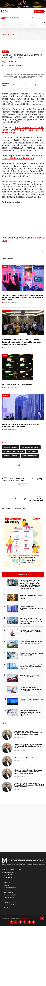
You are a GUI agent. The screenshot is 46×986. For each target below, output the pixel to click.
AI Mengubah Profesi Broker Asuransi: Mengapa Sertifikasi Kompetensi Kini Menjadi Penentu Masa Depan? (29, 785)
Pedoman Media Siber (10, 895)
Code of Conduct (9, 897)
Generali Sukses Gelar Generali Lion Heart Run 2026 (30, 676)
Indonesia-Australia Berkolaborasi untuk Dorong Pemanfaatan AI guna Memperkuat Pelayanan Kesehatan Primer (21, 342)
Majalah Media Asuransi (11, 905)
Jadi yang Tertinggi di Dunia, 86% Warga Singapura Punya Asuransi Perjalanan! (31, 666)
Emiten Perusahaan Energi (30, 447)
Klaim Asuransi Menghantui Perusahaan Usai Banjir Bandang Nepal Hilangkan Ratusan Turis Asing (30, 713)
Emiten (12, 34)
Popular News (23, 574)
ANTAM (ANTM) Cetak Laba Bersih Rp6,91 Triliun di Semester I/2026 (31, 642)
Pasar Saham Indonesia (30, 455)
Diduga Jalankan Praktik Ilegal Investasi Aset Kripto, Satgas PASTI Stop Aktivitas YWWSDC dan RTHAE (23, 297)
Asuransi (7, 902)
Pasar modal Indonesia (11, 455)
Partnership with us (10, 888)
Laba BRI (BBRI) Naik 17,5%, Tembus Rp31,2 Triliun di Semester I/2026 (31, 608)
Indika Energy (32, 451)
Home (5, 34)
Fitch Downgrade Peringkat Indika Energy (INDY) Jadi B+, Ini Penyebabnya (23, 130)
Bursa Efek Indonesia (10, 447)
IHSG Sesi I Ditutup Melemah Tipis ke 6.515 (31, 700)
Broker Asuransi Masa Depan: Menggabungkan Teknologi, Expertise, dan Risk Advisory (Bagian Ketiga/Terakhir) (28, 732)
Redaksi (6, 885)
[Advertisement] (23, 828)
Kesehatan (6, 311)
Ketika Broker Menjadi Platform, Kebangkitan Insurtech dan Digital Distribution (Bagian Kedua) (28, 746)
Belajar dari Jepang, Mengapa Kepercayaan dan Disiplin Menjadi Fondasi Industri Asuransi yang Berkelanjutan (28, 771)
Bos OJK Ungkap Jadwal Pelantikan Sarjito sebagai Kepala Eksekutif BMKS (31, 689)
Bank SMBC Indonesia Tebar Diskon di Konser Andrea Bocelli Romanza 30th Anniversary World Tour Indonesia (31, 620)
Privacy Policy (8, 892)
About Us (7, 882)
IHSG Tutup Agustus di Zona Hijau (17, 384)
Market (5, 266)
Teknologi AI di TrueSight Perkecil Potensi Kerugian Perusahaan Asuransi (31, 597)
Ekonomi (5, 395)
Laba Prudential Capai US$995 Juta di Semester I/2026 (31, 654)
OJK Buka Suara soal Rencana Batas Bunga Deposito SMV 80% (30, 631)
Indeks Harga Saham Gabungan (13, 451)
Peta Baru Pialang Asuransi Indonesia (26, 758)
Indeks (6, 907)
